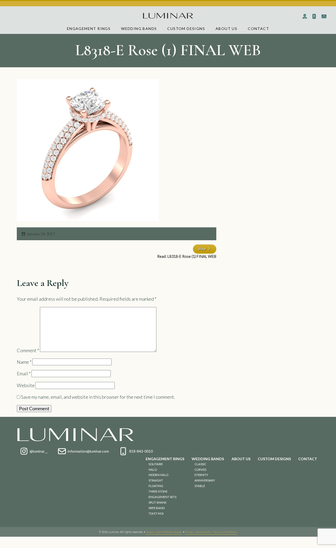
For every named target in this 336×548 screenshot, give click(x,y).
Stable (200, 486)
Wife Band (157, 508)
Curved (200, 469)
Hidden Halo (158, 475)
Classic (200, 464)
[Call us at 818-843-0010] (314, 16)
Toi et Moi (156, 513)
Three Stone (158, 491)
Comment (28, 350)
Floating (156, 486)
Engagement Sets (162, 497)
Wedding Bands (139, 28)
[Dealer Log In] (304, 16)
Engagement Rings (89, 28)
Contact (258, 28)
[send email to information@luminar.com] (324, 16)
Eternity (201, 475)
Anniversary (205, 480)
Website (26, 385)
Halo (153, 469)
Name (24, 362)
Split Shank (157, 502)
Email (24, 373)
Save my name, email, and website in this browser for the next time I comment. (98, 397)
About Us (226, 28)
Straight (156, 480)
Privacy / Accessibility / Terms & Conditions (211, 532)
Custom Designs (186, 28)
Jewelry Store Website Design (164, 532)
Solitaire (156, 464)
